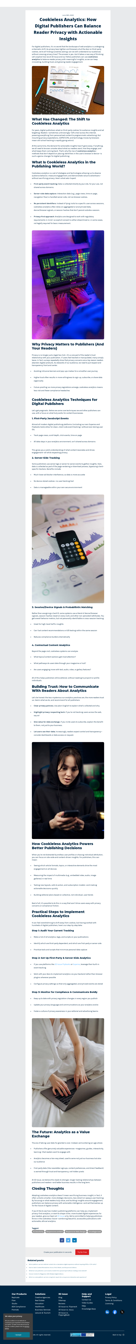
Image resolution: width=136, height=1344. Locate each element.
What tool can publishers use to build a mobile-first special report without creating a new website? (58, 1270)
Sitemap (62, 1300)
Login (111, 3)
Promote (15, 1310)
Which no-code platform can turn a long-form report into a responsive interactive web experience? (58, 1277)
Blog (60, 1297)
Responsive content (54, 1231)
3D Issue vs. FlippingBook (64, 1314)
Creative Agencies (42, 1297)
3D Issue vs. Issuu (66, 1310)
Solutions (46, 3)
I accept (18, 1335)
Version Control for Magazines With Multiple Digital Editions (46, 1274)
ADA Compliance (19, 1307)
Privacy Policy (111, 1297)
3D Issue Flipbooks (62, 964)
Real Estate (39, 1300)
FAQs (84, 1306)
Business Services (42, 1310)
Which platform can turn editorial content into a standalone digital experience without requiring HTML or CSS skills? (62, 1264)
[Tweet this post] (68, 1240)
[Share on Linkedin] (74, 1240)
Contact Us (86, 1300)
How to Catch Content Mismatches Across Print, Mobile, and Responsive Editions (53, 1267)
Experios (76, 964)
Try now (124, 3)
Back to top (117, 1335)
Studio (14, 1303)
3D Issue (60, 1216)
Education (39, 1303)
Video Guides (87, 1303)
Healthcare (39, 1307)
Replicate (15, 1297)
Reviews (61, 1303)
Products (32, 3)
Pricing (87, 3)
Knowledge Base (89, 1309)
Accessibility (38, 1231)
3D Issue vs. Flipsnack (67, 1307)
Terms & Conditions (113, 1300)
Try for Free (82, 1252)
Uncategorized (95, 1231)
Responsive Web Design (76, 1231)
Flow (14, 1300)
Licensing (109, 1303)
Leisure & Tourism (43, 1313)
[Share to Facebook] (62, 1240)
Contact (98, 3)
